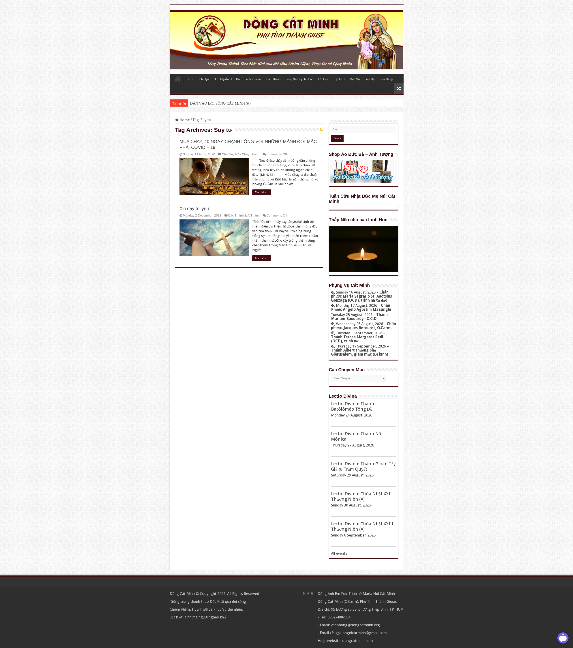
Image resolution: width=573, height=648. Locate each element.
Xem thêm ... (262, 192)
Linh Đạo (203, 79)
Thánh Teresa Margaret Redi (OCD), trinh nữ (357, 339)
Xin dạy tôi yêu (194, 208)
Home (178, 78)
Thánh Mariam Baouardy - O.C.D (359, 316)
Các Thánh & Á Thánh (244, 215)
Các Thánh (273, 79)
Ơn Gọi (323, 79)
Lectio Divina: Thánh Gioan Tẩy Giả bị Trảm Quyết (363, 466)
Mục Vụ (355, 79)
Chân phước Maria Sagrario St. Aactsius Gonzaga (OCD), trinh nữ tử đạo (361, 296)
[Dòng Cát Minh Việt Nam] (287, 39)
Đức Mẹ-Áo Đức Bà (227, 79)
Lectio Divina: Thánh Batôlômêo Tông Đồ (352, 406)
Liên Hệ (369, 79)
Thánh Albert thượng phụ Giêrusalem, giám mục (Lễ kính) (359, 352)
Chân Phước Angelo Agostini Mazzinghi (361, 307)
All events (339, 553)
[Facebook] (308, 593)
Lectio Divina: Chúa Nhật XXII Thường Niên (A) (361, 496)
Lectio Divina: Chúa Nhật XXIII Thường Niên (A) (362, 526)
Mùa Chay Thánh (247, 154)
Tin (188, 79)
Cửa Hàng (386, 79)
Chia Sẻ (227, 154)
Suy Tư (337, 79)
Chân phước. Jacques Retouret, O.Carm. (363, 326)
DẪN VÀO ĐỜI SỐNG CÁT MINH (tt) (220, 103)
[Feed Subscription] (321, 129)
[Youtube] (312, 593)
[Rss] (304, 593)
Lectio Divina (253, 79)
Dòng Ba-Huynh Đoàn (299, 79)
